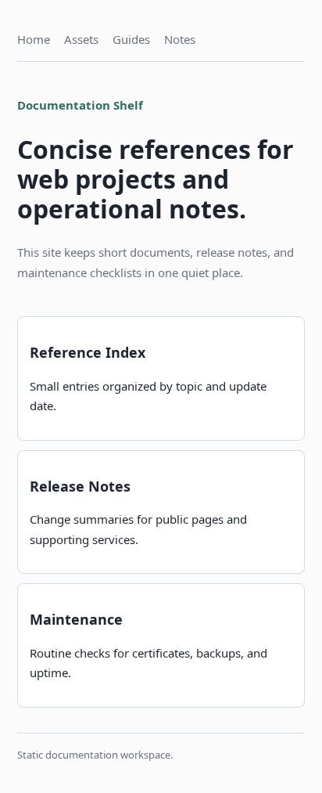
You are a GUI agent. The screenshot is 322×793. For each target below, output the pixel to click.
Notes (179, 39)
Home (33, 39)
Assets (81, 39)
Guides (131, 39)
